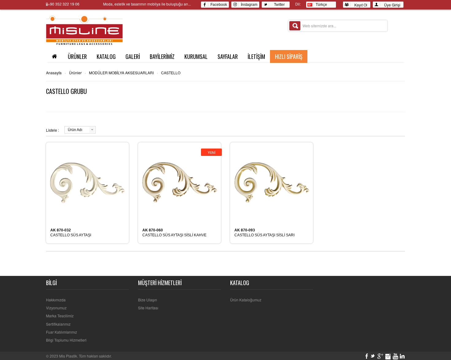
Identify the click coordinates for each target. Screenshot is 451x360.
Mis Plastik (68, 355)
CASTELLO (170, 73)
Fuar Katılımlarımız (61, 332)
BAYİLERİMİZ (162, 56)
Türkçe (320, 4)
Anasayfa (54, 73)
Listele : (52, 130)
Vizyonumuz (56, 307)
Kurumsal (196, 56)
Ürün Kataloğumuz (245, 299)
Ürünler (75, 73)
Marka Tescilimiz (60, 315)
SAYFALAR (228, 56)
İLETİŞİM (256, 56)
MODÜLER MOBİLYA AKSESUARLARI (121, 73)
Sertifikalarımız (58, 324)
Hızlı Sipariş (289, 56)
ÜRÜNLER (77, 56)
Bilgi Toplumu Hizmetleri (66, 340)
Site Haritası (148, 307)
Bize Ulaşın (147, 299)
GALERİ (132, 56)
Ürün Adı (75, 130)
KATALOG (106, 56)
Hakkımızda (56, 299)
